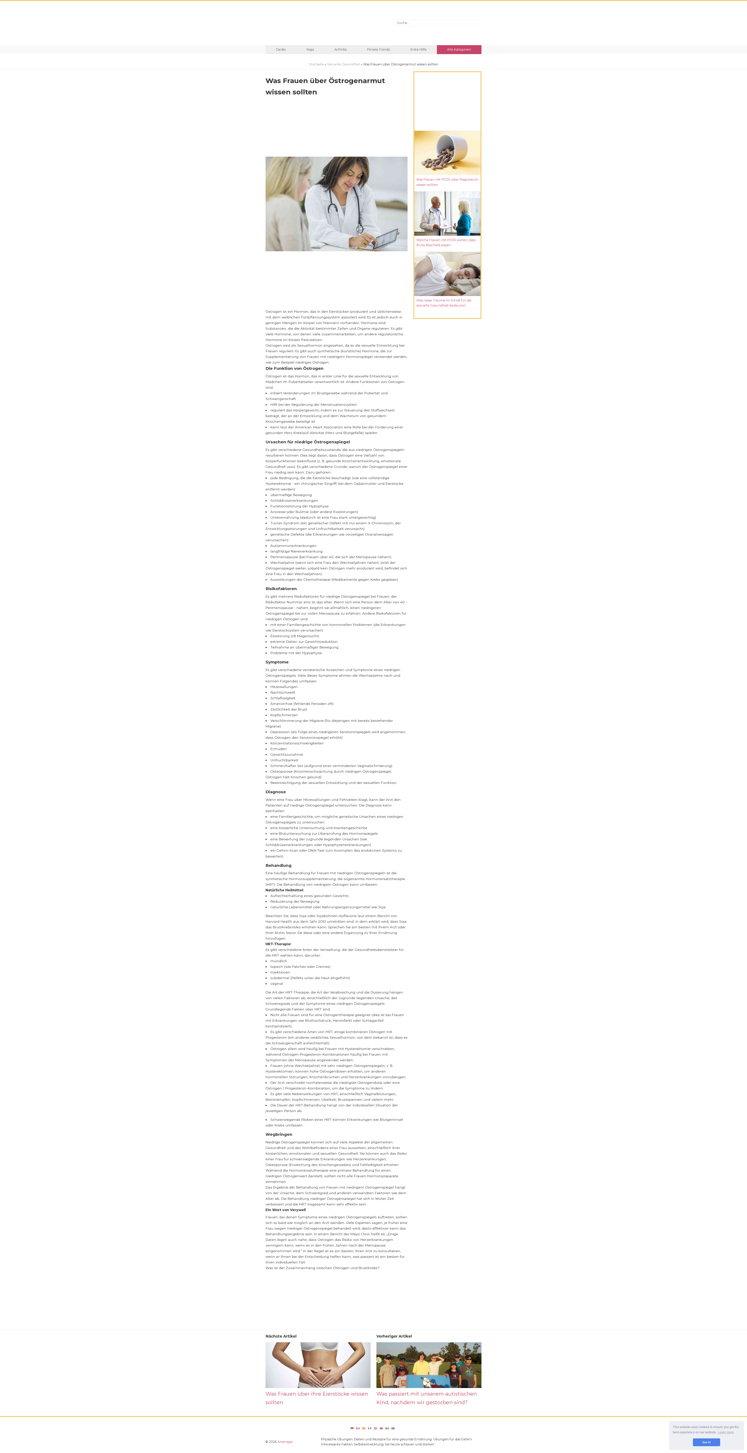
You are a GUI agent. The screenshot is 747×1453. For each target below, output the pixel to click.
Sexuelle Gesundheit (343, 64)
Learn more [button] (726, 1432)
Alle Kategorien (459, 49)
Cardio (281, 49)
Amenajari (285, 1442)
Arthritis (340, 49)
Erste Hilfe (418, 49)
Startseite (316, 64)
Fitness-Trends (378, 49)
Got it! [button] (706, 1442)
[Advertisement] (327, 23)
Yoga (310, 49)
